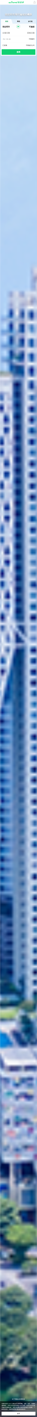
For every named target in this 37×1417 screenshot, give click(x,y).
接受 (18, 1414)
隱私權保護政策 (21, 1409)
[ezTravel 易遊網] (18, 2)
